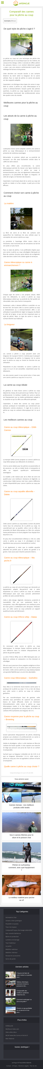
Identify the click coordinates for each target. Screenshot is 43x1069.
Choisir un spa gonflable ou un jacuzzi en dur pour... (24, 1010)
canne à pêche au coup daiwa (24, 670)
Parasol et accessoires (13, 956)
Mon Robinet (10, 1039)
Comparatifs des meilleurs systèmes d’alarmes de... (23, 992)
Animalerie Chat (11, 917)
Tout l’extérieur (11, 943)
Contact (8, 1066)
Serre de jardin (11, 959)
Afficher (13, 21)
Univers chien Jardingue (14, 921)
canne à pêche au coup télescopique (22, 86)
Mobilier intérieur (12, 952)
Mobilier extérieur (12, 949)
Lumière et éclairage (12, 940)
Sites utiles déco (11, 1032)
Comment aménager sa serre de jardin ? (24, 1000)
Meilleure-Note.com (12, 1029)
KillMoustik (9, 1026)
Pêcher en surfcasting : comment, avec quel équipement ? (21, 867)
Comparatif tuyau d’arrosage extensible (19, 930)
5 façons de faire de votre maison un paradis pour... (24, 975)
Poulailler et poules (12, 924)
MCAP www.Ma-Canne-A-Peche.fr (17, 1035)
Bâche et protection (12, 937)
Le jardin (9, 946)
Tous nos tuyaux (11, 927)
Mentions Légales (23, 1066)
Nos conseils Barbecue (13, 933)
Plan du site (33, 1066)
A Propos (14, 1066)
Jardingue (15, 1063)
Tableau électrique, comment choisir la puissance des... (23, 984)
